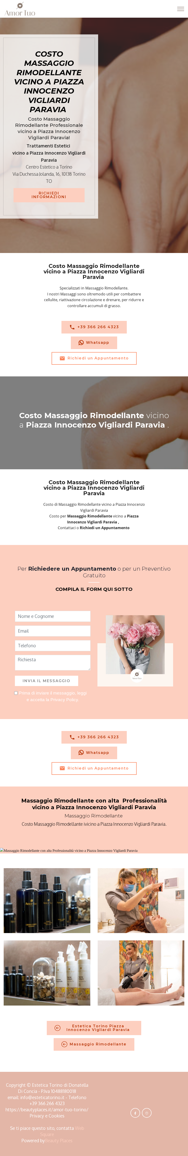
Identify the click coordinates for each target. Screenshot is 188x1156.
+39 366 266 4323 (98, 327)
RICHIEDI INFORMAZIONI (49, 195)
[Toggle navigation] (180, 9)
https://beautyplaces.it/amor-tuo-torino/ (47, 1109)
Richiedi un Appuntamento (98, 358)
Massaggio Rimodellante (98, 1044)
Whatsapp (97, 342)
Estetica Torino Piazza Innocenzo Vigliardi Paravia (98, 1028)
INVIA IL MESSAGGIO (46, 681)
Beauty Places (58, 1140)
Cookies (56, 1116)
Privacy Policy (64, 699)
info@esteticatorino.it (42, 1097)
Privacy (37, 1116)
